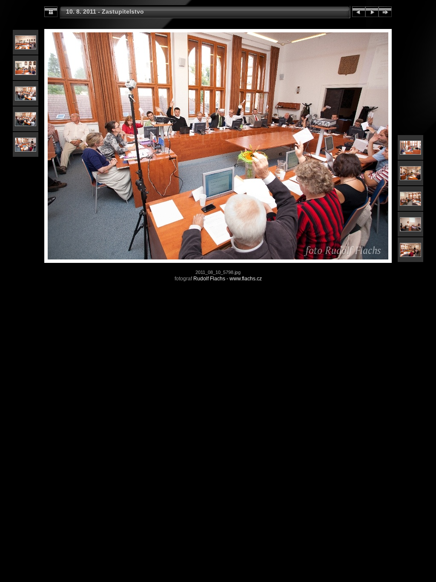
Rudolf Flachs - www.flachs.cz (227, 279)
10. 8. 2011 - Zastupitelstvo (105, 11)
